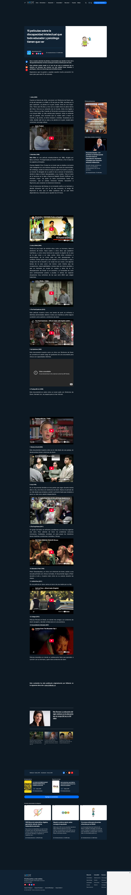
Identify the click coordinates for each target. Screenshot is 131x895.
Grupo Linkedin (59, 887)
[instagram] (37, 53)
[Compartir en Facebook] (26, 61)
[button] (25, 2)
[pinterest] (42, 53)
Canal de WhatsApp (49, 887)
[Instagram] (29, 885)
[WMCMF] (34, 885)
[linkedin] (39, 53)
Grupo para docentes (100, 2)
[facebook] (40, 53)
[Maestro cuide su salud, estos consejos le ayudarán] (65, 812)
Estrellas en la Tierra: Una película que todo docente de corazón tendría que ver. (65, 741)
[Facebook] (32, 885)
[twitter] (35, 53)
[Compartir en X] (26, 64)
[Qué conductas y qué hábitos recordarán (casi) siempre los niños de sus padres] (55, 786)
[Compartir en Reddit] (26, 67)
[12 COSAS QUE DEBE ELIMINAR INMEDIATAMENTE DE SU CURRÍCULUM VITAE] (28, 786)
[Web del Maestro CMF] (29, 53)
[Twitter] (27, 885)
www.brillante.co (50, 685)
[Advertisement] (65, 15)
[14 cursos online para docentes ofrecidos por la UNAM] (93, 812)
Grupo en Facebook (38, 887)
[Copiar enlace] (26, 70)
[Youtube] (25, 885)
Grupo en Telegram (28, 887)
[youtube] (33, 53)
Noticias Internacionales (92, 104)
